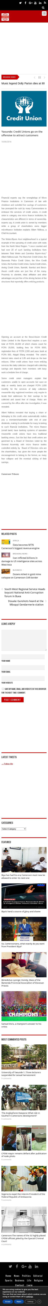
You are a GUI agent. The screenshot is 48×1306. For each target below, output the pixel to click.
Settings (30, 1302)
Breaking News (20, 558)
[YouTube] (35, 2)
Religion (38, 1285)
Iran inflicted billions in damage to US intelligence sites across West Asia (21, 566)
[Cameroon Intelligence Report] (5, 19)
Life (29, 1285)
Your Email (5, 676)
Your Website (7, 687)
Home (8, 1280)
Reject (19, 1302)
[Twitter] (20, 2)
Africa (16, 545)
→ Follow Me (7, 768)
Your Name (5, 665)
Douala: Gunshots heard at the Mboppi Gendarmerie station (27, 607)
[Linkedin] (40, 2)
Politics (26, 1280)
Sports (8, 1285)
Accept (7, 1302)
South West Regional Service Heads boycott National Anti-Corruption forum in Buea (23, 597)
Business (17, 574)
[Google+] (30, 2)
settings (29, 1296)
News (16, 1280)
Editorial (38, 1280)
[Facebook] (25, 2)
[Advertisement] (24, 48)
